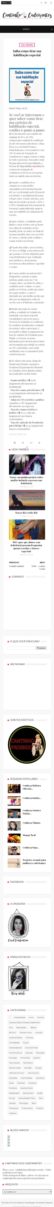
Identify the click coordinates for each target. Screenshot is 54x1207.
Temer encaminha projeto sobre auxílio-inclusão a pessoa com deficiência (26, 480)
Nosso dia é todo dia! (26, 512)
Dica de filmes (31, 1048)
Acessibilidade (19, 1017)
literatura (40, 1078)
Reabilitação (14, 1093)
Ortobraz (32, 1083)
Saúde (39, 1093)
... (9, 1017)
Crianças (29, 1037)
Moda (11, 1083)
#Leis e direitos (17, 434)
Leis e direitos (27, 45)
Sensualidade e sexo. (27, 1098)
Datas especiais (15, 1048)
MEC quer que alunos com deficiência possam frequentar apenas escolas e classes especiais (26, 547)
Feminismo (28, 1063)
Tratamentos (27, 1108)
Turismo (39, 1108)
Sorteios (12, 1103)
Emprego (13, 1058)
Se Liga (12, 1098)
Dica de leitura (15, 1053)
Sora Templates (16, 1203)
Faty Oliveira (14, 1063)
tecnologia (23, 1103)
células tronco (26, 1032)
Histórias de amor (16, 1073)
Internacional (33, 1073)
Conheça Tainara (31, 822)
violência (12, 1113)
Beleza (33, 1027)
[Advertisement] (30, 604)
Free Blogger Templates (34, 1203)
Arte (11, 1027)
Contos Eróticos (15, 1037)
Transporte (13, 1108)
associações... (21, 1027)
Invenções (13, 1078)
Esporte (36, 1058)
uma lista (37, 166)
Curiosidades (14, 1043)
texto (34, 1103)
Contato (38, 1032)
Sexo (41, 1098)
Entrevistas (25, 1058)
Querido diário (26, 1088)
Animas (40, 1017)
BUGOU (12, 1032)
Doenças (29, 1053)
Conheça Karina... (32, 797)
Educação (40, 1053)
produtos (13, 1088)
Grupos (38, 1068)
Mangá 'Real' (29, 835)
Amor (31, 1017)
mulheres (21, 1083)
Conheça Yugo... (31, 847)
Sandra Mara (28, 1093)
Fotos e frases (15, 1068)
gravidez (28, 1068)
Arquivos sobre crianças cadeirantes (24, 1022)
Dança (26, 1043)
